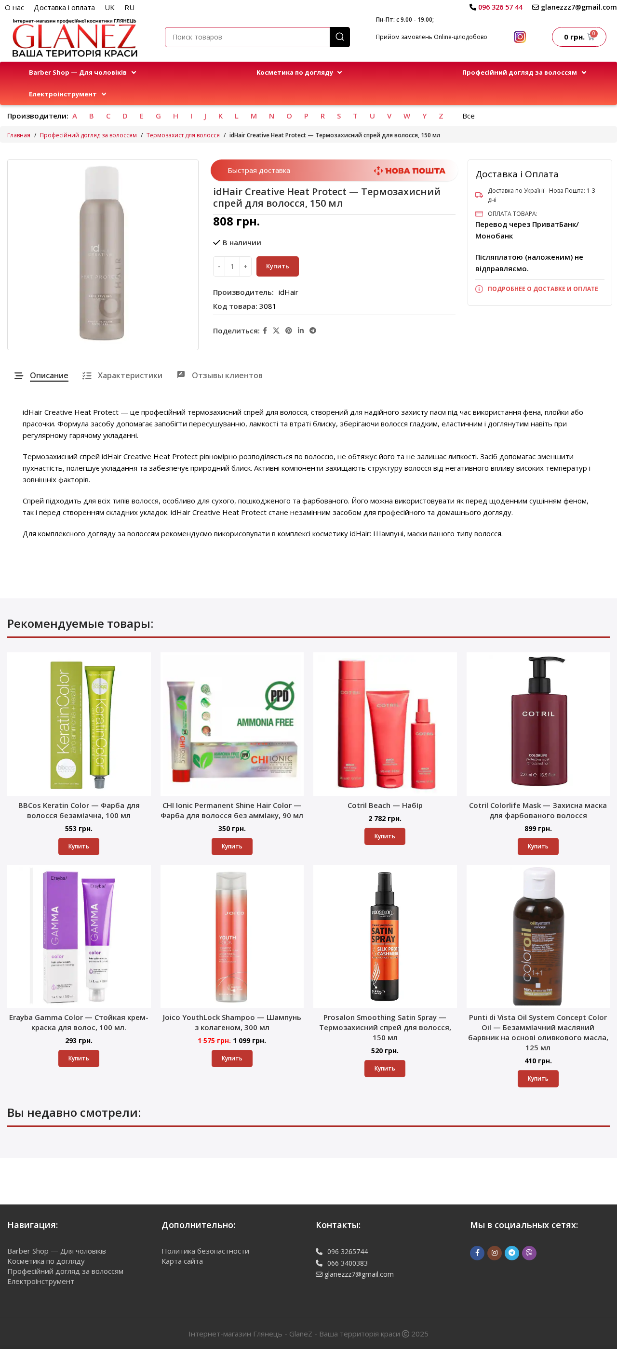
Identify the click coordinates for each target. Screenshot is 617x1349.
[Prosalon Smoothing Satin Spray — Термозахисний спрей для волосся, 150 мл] (385, 936)
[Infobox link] (496, 7)
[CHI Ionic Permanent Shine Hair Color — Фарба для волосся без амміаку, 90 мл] (232, 724)
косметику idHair (341, 533)
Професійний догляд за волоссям (88, 135)
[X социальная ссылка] (276, 330)
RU (129, 7)
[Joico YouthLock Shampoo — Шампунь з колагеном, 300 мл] (232, 936)
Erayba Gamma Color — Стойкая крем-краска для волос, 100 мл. (78, 1022)
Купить (277, 266)
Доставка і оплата (64, 7)
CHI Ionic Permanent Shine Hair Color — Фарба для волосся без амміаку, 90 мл (232, 810)
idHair (288, 292)
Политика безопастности (205, 1251)
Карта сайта (182, 1261)
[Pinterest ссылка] (288, 330)
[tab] (41, 375)
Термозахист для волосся (183, 135)
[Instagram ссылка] (494, 1253)
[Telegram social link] (313, 330)
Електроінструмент (40, 1281)
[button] (83, 72)
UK (110, 7)
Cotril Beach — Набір (385, 805)
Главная (18, 135)
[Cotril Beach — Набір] (385, 724)
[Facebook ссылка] (265, 330)
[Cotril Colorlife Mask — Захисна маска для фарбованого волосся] (538, 724)
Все (468, 115)
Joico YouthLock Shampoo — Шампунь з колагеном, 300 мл (232, 1022)
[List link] (539, 288)
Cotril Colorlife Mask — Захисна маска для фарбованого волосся (538, 810)
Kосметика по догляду (46, 1261)
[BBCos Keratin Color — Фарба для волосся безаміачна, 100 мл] (79, 724)
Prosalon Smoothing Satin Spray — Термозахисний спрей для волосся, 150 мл (385, 1027)
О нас (14, 7)
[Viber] (529, 1253)
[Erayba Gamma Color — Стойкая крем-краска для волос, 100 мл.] (79, 936)
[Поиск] (340, 37)
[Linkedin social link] (301, 330)
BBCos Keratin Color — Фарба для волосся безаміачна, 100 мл (79, 810)
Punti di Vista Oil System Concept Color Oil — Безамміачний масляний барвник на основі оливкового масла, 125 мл (538, 1032)
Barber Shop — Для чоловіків (56, 1251)
